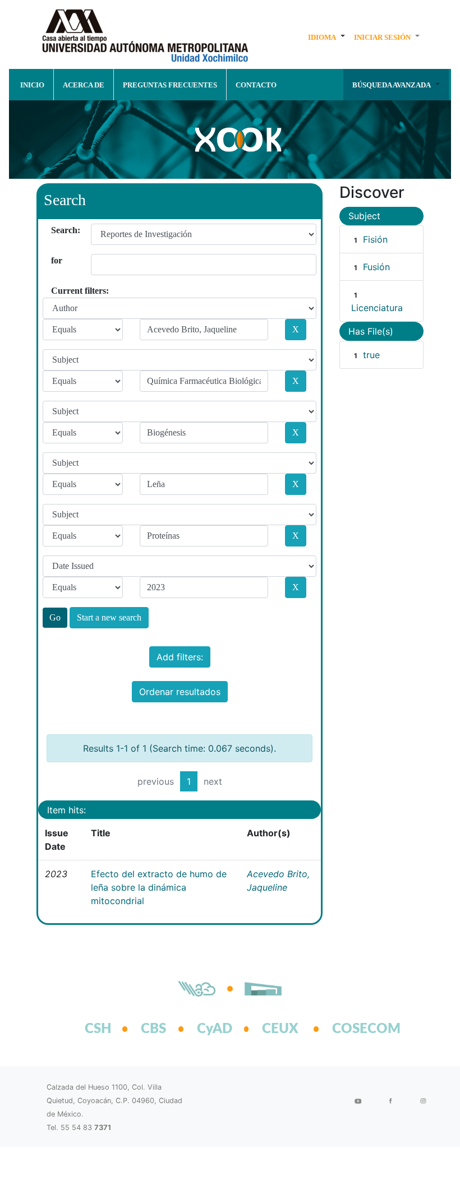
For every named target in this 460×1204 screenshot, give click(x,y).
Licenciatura (377, 307)
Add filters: (180, 657)
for (55, 260)
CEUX (280, 1029)
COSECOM (354, 1029)
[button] (326, 37)
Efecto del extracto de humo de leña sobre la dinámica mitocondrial (159, 887)
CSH (98, 1029)
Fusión (376, 266)
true (371, 354)
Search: (55, 230)
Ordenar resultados (179, 691)
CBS (153, 1029)
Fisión (375, 239)
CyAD (214, 1029)
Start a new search (109, 617)
